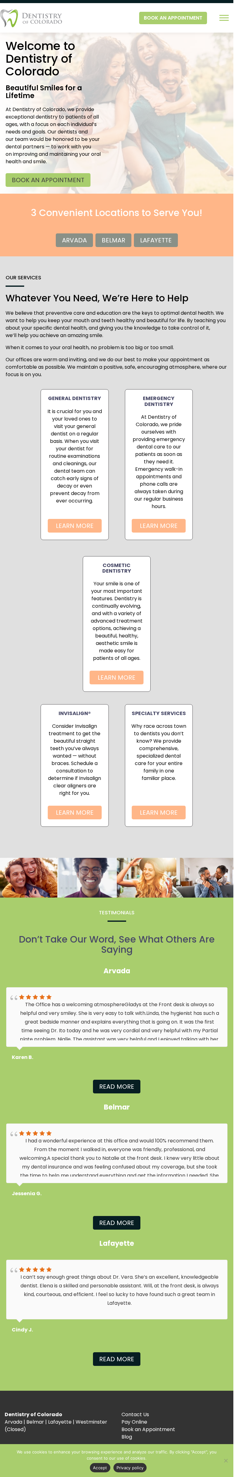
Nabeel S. (24, 1057)
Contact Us (135, 1414)
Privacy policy (130, 1467)
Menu (224, 17)
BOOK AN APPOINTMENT (173, 17)
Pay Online (134, 1421)
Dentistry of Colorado (33, 1414)
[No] (226, 1460)
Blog (126, 1436)
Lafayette (156, 240)
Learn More (75, 525)
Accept (100, 1467)
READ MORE (116, 1086)
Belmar (113, 240)
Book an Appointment (148, 1429)
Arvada (74, 240)
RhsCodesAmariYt (36, 1329)
